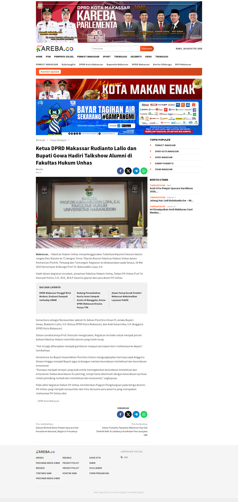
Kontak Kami (70, 473)
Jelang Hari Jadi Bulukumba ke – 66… (172, 200)
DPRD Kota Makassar (48, 401)
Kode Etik (95, 457)
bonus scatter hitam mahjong (165, 245)
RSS (126, 457)
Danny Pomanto (164, 163)
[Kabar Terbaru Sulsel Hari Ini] (54, 48)
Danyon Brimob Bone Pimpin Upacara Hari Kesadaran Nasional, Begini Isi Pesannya (57, 427)
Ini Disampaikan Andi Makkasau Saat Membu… (171, 211)
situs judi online (158, 240)
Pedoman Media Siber (48, 463)
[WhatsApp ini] (143, 170)
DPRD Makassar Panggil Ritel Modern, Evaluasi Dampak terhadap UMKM (55, 296)
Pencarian (147, 48)
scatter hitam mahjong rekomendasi (168, 221)
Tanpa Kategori (157, 185)
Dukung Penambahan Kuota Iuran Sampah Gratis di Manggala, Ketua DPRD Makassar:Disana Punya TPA (91, 300)
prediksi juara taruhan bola (163, 254)
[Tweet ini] (128, 170)
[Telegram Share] (136, 170)
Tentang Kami (44, 473)
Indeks (40, 457)
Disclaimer (95, 468)
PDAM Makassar (163, 169)
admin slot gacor (158, 235)
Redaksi (67, 457)
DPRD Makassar (163, 157)
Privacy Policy (71, 463)
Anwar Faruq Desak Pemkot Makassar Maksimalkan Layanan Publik (126, 296)
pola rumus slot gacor (161, 231)
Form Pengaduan (99, 473)
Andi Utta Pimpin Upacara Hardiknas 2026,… (171, 190)
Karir (92, 463)
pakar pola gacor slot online (164, 250)
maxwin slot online (159, 226)
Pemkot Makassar (165, 145)
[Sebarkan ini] (120, 170)
